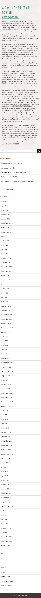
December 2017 (6, 493)
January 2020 (6, 389)
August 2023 (5, 236)
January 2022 (6, 310)
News (3, 559)
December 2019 (6, 393)
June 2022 (5, 288)
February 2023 (6, 258)
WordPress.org (6, 585)
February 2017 (6, 528)
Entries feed (5, 577)
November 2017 (6, 497)
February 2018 (6, 484)
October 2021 (6, 323)
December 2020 (7, 363)
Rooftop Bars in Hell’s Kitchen (11, 163)
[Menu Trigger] (37, 3)
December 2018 (6, 441)
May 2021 (4, 345)
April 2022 (4, 297)
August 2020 (5, 376)
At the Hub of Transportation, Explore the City (17, 181)
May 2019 (4, 419)
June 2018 (4, 467)
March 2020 (5, 380)
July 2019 (4, 410)
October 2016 (6, 545)
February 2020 (6, 384)
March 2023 (5, 254)
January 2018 (5, 489)
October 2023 (6, 228)
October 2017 (6, 502)
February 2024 (6, 214)
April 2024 (4, 206)
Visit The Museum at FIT (9, 177)
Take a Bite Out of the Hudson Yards (13, 172)
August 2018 (5, 458)
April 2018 (4, 476)
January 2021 (5, 358)
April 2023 (4, 249)
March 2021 (5, 354)
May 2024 (4, 201)
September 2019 (7, 402)
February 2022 (6, 306)
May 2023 (4, 245)
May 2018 (4, 471)
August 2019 (5, 406)
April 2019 (4, 423)
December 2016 (6, 537)
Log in (3, 572)
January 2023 (6, 262)
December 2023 (7, 223)
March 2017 (5, 524)
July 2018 (4, 463)
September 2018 (7, 454)
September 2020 (7, 371)
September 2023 (7, 232)
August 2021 (5, 332)
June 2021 (4, 341)
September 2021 (7, 328)
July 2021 (4, 336)
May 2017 (4, 515)
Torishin (29, 109)
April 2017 (4, 519)
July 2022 (4, 284)
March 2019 (5, 428)
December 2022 (7, 267)
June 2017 (4, 511)
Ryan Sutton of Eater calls (21, 104)
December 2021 (6, 315)
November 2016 (6, 541)
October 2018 (6, 450)
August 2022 (5, 280)
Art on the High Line (8, 168)
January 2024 (6, 219)
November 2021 (6, 319)
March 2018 (5, 480)
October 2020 (6, 367)
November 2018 (6, 445)
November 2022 (7, 271)
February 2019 (6, 432)
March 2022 (5, 302)
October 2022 (6, 275)
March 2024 (5, 210)
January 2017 (5, 532)
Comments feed (7, 581)
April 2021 (4, 349)
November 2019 (6, 397)
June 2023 (5, 241)
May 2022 (4, 293)
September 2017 (7, 506)
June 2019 (4, 415)
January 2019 (5, 437)
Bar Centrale (20, 115)
